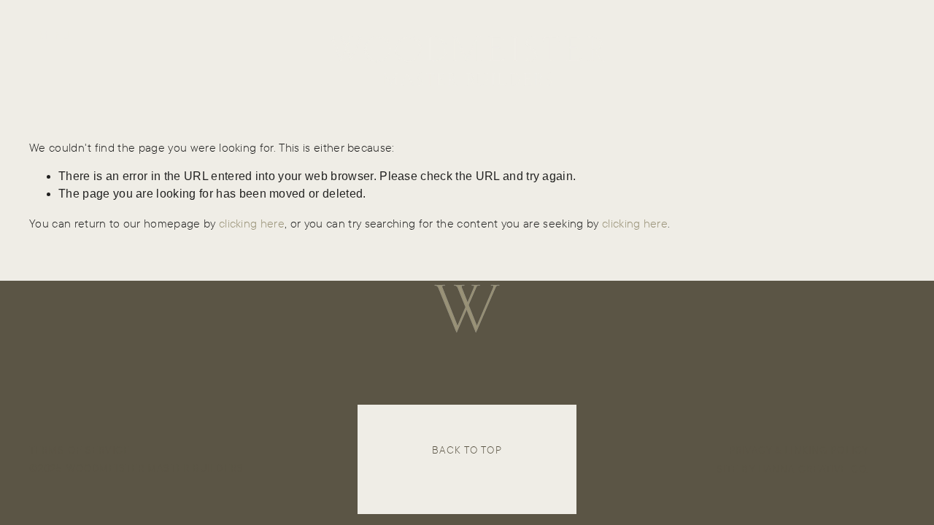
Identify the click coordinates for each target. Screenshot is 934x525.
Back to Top (466, 449)
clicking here (252, 223)
